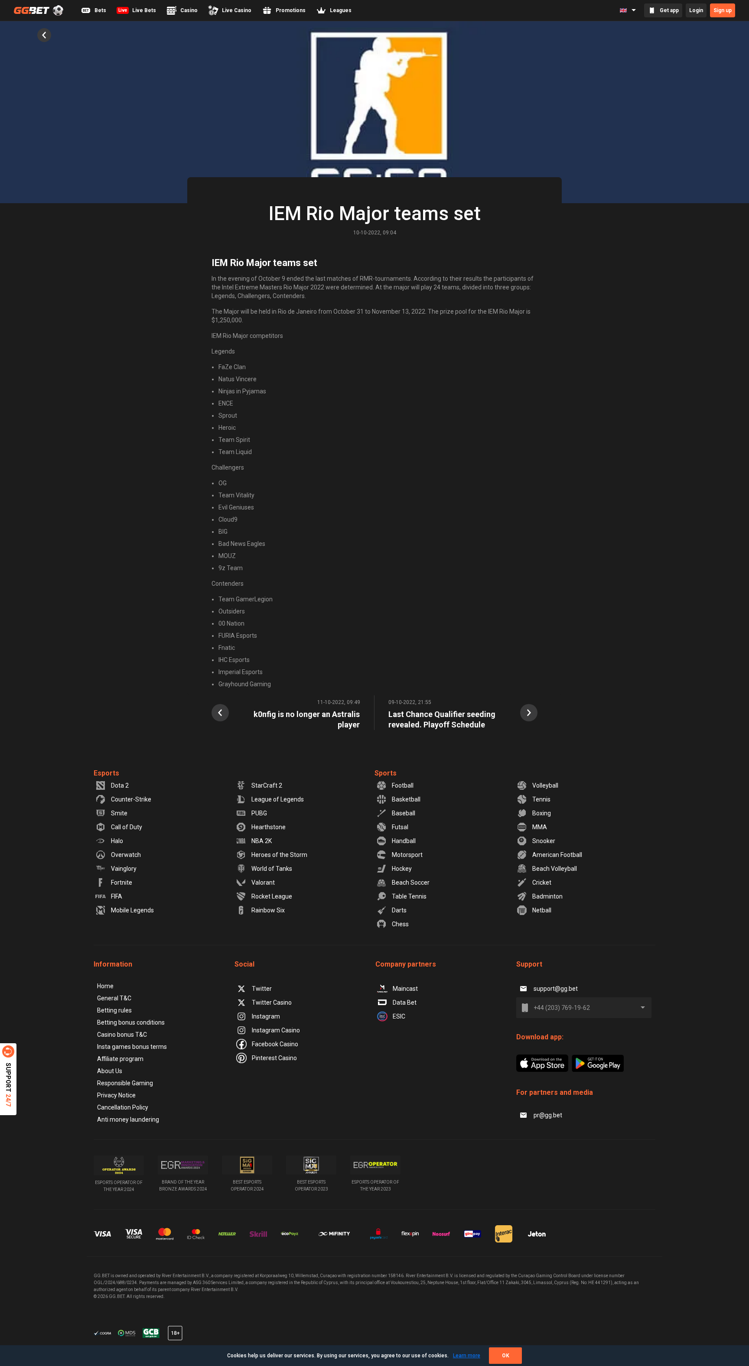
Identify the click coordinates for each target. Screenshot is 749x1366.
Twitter (262, 988)
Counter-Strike (131, 799)
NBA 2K (261, 840)
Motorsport (407, 854)
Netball (541, 910)
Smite (119, 813)
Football (403, 785)
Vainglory (124, 868)
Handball (404, 840)
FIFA (116, 896)
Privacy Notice (116, 1095)
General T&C (114, 998)
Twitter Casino (272, 1002)
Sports (385, 773)
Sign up (722, 10)
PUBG (259, 813)
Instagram (266, 1016)
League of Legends (277, 799)
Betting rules (114, 1010)
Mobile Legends (132, 910)
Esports (106, 773)
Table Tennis (409, 896)
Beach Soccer (411, 882)
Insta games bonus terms (132, 1046)
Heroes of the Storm (279, 854)
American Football (557, 854)
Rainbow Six (268, 910)
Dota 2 (120, 785)
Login (696, 10)
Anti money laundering (128, 1119)
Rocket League (271, 896)
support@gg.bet (556, 988)
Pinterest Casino (274, 1058)
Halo (117, 840)
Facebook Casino (275, 1044)
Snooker (543, 840)
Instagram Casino (276, 1030)
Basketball (406, 799)
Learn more (466, 1356)
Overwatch (126, 854)
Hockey (402, 868)
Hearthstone (268, 827)
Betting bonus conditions (131, 1022)
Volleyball (545, 785)
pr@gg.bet (548, 1115)
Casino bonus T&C (122, 1034)
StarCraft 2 (266, 785)
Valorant (263, 882)
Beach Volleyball (554, 868)
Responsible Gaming (125, 1083)
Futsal (400, 827)
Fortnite (121, 882)
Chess (400, 924)
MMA (539, 827)
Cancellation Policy (122, 1107)
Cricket (541, 882)
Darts (399, 910)
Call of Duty (126, 827)
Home (105, 986)
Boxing (541, 813)
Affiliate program (120, 1058)
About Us (109, 1070)
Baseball (403, 813)
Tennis (541, 799)
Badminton (547, 896)
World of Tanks (271, 868)
